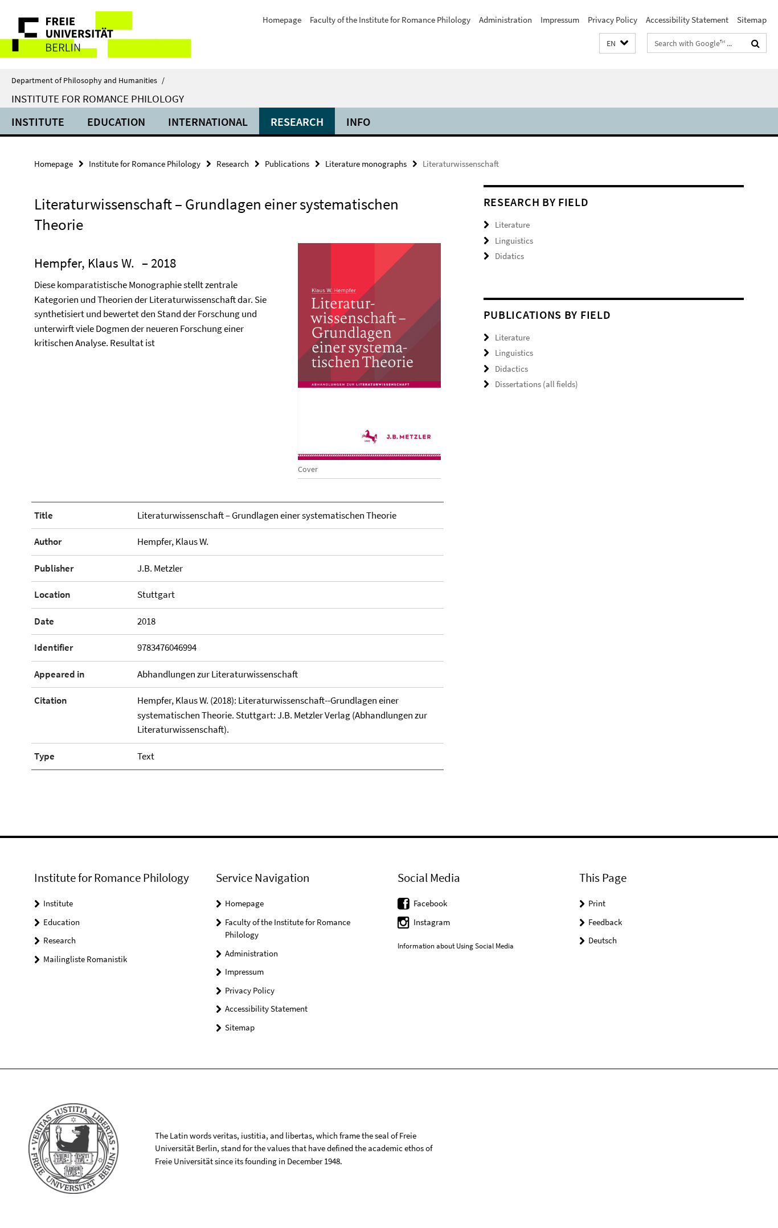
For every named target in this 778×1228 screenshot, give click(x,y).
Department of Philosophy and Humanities (88, 80)
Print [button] (596, 903)
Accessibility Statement (687, 19)
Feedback (605, 922)
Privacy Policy (612, 19)
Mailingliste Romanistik (85, 959)
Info (358, 121)
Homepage (282, 19)
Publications (287, 163)
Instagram (431, 922)
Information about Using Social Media (456, 946)
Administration (505, 19)
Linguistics (514, 240)
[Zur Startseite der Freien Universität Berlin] (95, 34)
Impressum (559, 19)
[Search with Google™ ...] (755, 43)
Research (297, 121)
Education (116, 121)
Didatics (509, 255)
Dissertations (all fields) (536, 384)
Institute (37, 121)
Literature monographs (366, 163)
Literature (512, 224)
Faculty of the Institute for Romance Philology (390, 19)
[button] (617, 43)
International (208, 121)
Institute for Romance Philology (97, 98)
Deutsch (602, 940)
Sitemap (752, 19)
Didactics (511, 368)
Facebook (430, 903)
